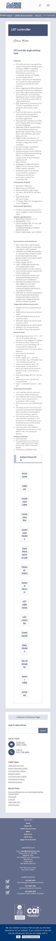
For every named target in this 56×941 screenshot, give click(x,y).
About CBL (28, 826)
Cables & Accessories (16, 766)
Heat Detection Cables (16, 779)
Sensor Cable (24, 679)
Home (28, 823)
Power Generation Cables (17, 768)
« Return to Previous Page (28, 717)
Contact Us (28, 834)
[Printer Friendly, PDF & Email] (21, 41)
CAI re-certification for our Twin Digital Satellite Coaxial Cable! (25, 793)
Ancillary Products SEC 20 (28, 458)
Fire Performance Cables (17, 776)
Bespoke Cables (14, 774)
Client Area (28, 837)
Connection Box (24, 517)
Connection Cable (24, 501)
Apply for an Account (28, 840)
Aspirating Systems (15, 782)
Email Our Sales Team (21, 743)
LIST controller (24, 619)
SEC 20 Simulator (24, 663)
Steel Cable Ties (14, 802)
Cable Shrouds (13, 805)
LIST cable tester (24, 604)
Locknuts (11, 799)
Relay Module (24, 648)
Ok (18, 937)
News (28, 831)
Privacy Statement (31, 937)
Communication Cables (16, 771)
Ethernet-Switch (24, 569)
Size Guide (12, 797)
